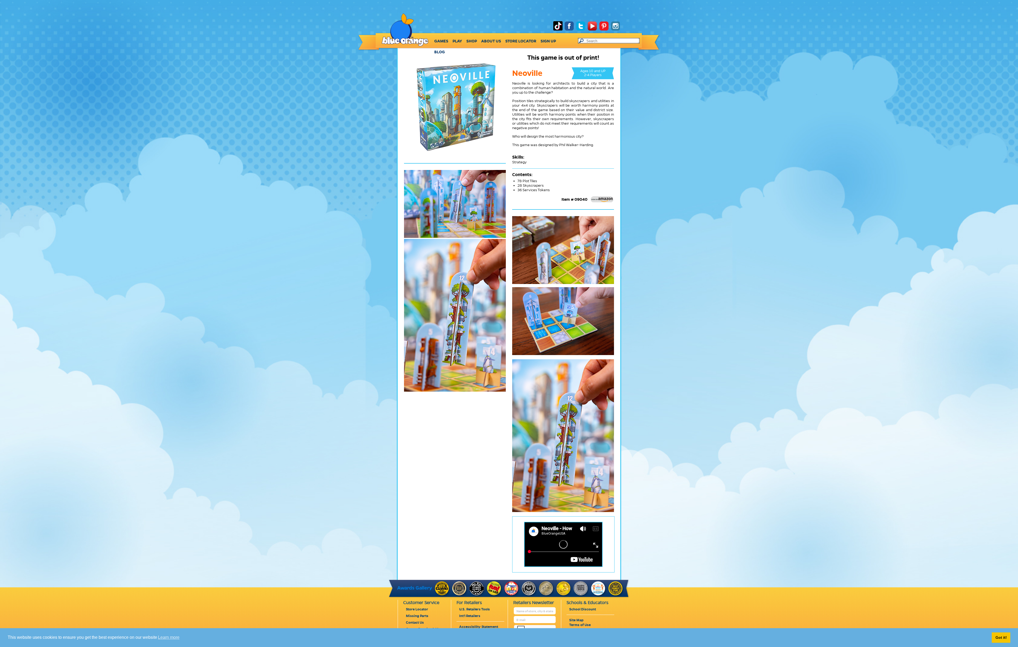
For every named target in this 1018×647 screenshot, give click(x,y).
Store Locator (417, 609)
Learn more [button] (168, 637)
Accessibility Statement (478, 627)
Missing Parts (417, 616)
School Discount (582, 609)
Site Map (576, 620)
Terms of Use (580, 625)
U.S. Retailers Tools (474, 609)
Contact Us (415, 622)
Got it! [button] (1001, 637)
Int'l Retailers (469, 616)
